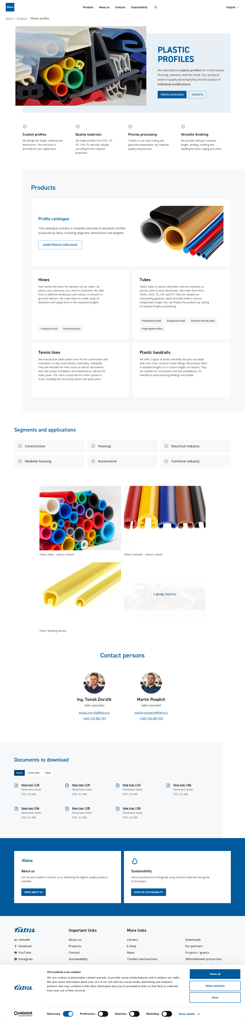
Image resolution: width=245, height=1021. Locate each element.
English (231, 7)
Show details (187, 1013)
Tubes (48, 772)
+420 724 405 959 (151, 718)
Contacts (120, 7)
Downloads (193, 940)
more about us (33, 892)
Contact (74, 953)
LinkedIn (24, 940)
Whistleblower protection (203, 959)
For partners (194, 946)
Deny (215, 997)
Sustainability (139, 7)
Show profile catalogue (60, 245)
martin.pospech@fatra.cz (151, 713)
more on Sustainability (148, 892)
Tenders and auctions (142, 959)
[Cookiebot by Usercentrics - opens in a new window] (23, 1014)
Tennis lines (34, 772)
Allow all (215, 973)
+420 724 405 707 (94, 718)
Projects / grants (197, 953)
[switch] (103, 1014)
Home (9, 18)
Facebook (25, 946)
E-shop (131, 946)
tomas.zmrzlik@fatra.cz (94, 713)
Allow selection (215, 985)
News (131, 953)
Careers (132, 940)
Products (88, 7)
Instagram (25, 959)
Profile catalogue (172, 94)
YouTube (24, 953)
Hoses (19, 772)
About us (104, 7)
